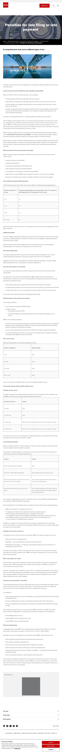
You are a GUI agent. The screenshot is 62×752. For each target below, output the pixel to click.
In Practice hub (44, 41)
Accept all (51, 742)
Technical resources (13, 41)
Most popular (7, 719)
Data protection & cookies (29, 733)
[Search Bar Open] (53, 6)
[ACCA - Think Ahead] (5, 7)
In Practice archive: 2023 (11, 43)
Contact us (54, 733)
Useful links (6, 715)
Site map (47, 733)
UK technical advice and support (29, 41)
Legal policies (17, 733)
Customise (50, 749)
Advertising (40, 733)
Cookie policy (17, 748)
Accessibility (8, 733)
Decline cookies (50, 746)
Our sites (5, 711)
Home (4, 41)
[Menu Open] (58, 6)
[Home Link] (56, 726)
